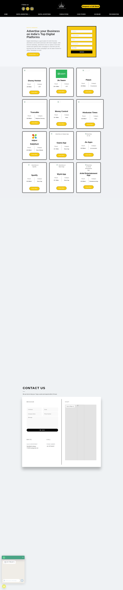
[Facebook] (23, 8)
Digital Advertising (44, 14)
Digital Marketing (22, 14)
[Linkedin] (32, 8)
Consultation (63, 14)
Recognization (114, 14)
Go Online (97, 14)
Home (6, 14)
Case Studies (81, 14)
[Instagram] (27, 8)
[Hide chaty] (4, 586)
